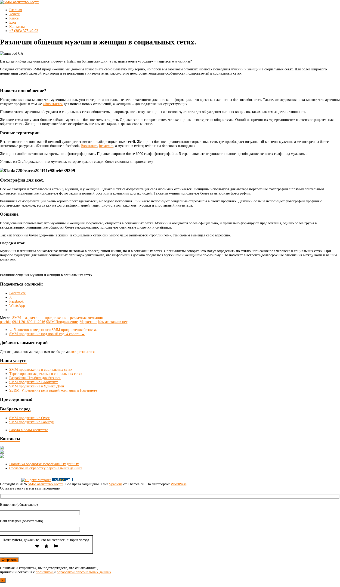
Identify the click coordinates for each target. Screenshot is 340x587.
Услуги (14, 14)
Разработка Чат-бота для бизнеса (35, 378)
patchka (5, 322)
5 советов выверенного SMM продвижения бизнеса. (53, 330)
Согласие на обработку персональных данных (45, 468)
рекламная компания (86, 318)
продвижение (55, 318)
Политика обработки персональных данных (44, 464)
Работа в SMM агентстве (28, 430)
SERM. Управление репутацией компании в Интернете (53, 390)
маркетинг (33, 318)
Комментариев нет (112, 322)
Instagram (106, 146)
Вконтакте (89, 146)
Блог (13, 22)
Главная (15, 10)
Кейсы (14, 18)
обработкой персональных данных (84, 572)
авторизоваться (83, 352)
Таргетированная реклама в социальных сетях (45, 374)
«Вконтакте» (53, 104)
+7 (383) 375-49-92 (23, 31)
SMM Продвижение (62, 322)
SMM (16, 318)
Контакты (17, 26)
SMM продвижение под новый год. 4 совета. (47, 334)
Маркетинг (88, 322)
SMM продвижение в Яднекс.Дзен (36, 386)
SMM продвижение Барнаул (31, 422)
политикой (45, 572)
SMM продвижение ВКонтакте (33, 382)
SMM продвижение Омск (29, 418)
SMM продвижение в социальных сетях (40, 369)
